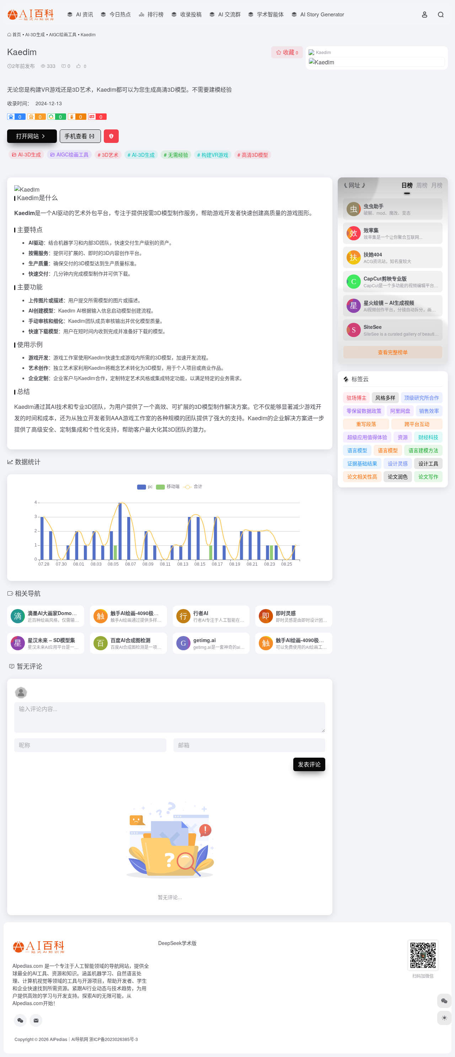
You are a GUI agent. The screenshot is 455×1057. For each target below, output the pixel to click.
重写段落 (366, 423)
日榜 (407, 185)
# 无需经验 (176, 154)
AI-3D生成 (35, 34)
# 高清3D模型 (252, 154)
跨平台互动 (417, 423)
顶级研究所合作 (421, 397)
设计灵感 (398, 463)
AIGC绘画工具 (62, 34)
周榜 (422, 185)
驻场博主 (356, 397)
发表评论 (309, 764)
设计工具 (428, 463)
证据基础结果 (362, 463)
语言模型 (357, 450)
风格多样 (385, 397)
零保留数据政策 (364, 410)
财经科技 (428, 437)
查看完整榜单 (393, 352)
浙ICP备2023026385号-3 (113, 1039)
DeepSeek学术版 (177, 942)
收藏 (290, 52)
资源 (403, 437)
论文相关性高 (362, 476)
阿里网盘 (400, 410)
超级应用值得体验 (367, 437)
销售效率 (429, 410)
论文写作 (428, 476)
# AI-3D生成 (141, 154)
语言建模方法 (423, 450)
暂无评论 (29, 666)
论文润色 (398, 476)
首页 (16, 34)
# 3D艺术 (108, 154)
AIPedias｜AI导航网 (69, 1039)
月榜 (437, 185)
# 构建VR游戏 (212, 154)
